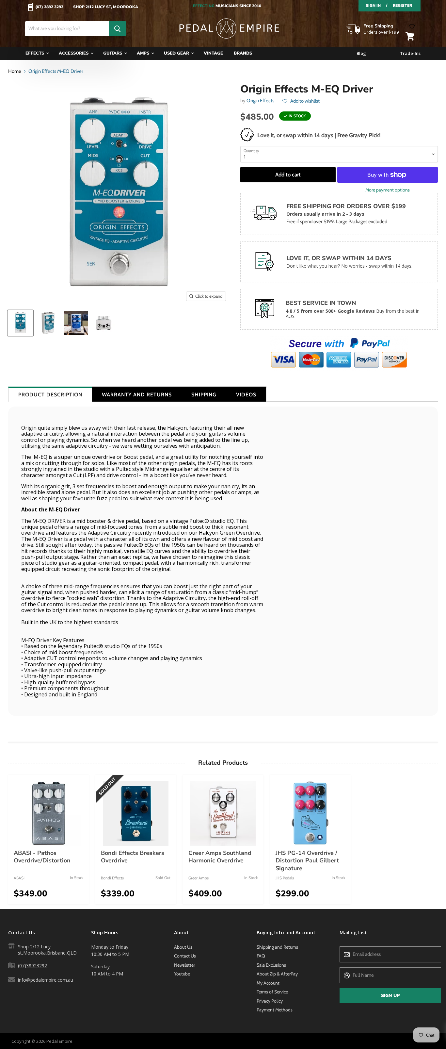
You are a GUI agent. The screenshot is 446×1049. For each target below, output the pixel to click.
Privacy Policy (270, 1001)
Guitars (113, 53)
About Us (183, 947)
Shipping (203, 394)
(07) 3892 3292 (49, 7)
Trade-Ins (410, 53)
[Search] (117, 28)
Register (402, 5)
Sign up (390, 995)
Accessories (74, 53)
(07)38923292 (32, 965)
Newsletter (184, 965)
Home (14, 71)
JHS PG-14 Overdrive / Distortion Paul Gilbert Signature (307, 860)
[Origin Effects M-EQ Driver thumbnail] (20, 323)
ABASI (19, 877)
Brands (243, 53)
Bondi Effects (112, 877)
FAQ (261, 956)
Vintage (213, 53)
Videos (246, 394)
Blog (361, 53)
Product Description (50, 394)
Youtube (182, 974)
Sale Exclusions (271, 965)
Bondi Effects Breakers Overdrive (132, 857)
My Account (268, 983)
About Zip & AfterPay (277, 974)
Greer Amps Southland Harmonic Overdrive (219, 857)
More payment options (387, 189)
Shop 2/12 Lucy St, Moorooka (105, 7)
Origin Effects (260, 101)
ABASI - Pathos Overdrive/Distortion (42, 857)
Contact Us (185, 956)
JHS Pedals (285, 877)
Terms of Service (272, 992)
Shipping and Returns (277, 947)
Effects (35, 53)
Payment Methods (275, 1010)
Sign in (373, 5)
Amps (144, 53)
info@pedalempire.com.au (45, 980)
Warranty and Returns (137, 394)
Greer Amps (198, 877)
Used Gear (177, 53)
